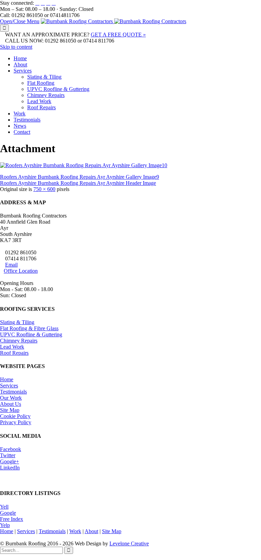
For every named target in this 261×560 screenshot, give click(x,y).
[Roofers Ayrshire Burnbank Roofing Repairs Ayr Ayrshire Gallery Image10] (83, 165)
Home (6, 379)
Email (11, 265)
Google (8, 513)
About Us (10, 404)
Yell (4, 507)
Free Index (11, 519)
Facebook (10, 449)
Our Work (11, 398)
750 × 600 (44, 189)
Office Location (21, 271)
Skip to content (16, 47)
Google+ (9, 461)
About (91, 531)
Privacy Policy (15, 422)
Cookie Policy (15, 416)
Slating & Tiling (17, 322)
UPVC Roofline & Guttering (31, 334)
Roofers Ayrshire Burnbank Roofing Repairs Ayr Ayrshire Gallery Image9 (79, 177)
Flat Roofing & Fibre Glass (29, 328)
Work (75, 531)
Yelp (5, 525)
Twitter (7, 455)
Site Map (9, 410)
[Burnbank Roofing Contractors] (113, 21)
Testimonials (13, 392)
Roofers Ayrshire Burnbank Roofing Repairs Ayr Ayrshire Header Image (78, 183)
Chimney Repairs (18, 340)
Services (9, 385)
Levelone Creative (129, 543)
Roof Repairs (14, 353)
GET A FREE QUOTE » (118, 34)
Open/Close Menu (19, 21)
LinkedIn (10, 467)
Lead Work (12, 347)
